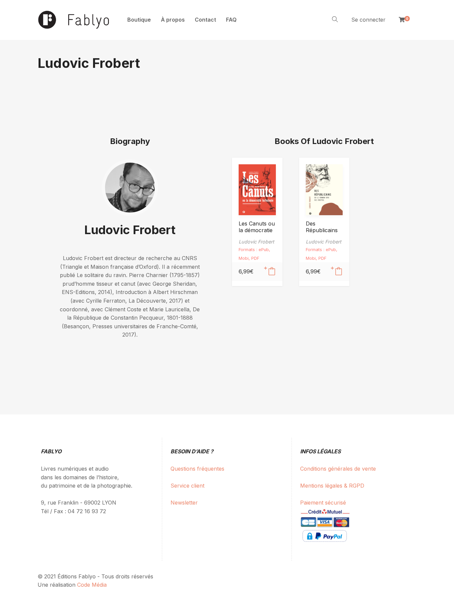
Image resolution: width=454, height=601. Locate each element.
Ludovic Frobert (129, 230)
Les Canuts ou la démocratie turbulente (257, 230)
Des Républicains (322, 226)
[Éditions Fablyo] (74, 20)
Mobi (244, 258)
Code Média (92, 584)
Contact (205, 19)
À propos (173, 19)
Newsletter (184, 502)
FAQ (231, 19)
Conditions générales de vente (338, 468)
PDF (255, 258)
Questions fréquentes (197, 468)
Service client (187, 485)
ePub (264, 249)
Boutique (139, 19)
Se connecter (368, 19)
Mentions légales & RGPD (332, 485)
